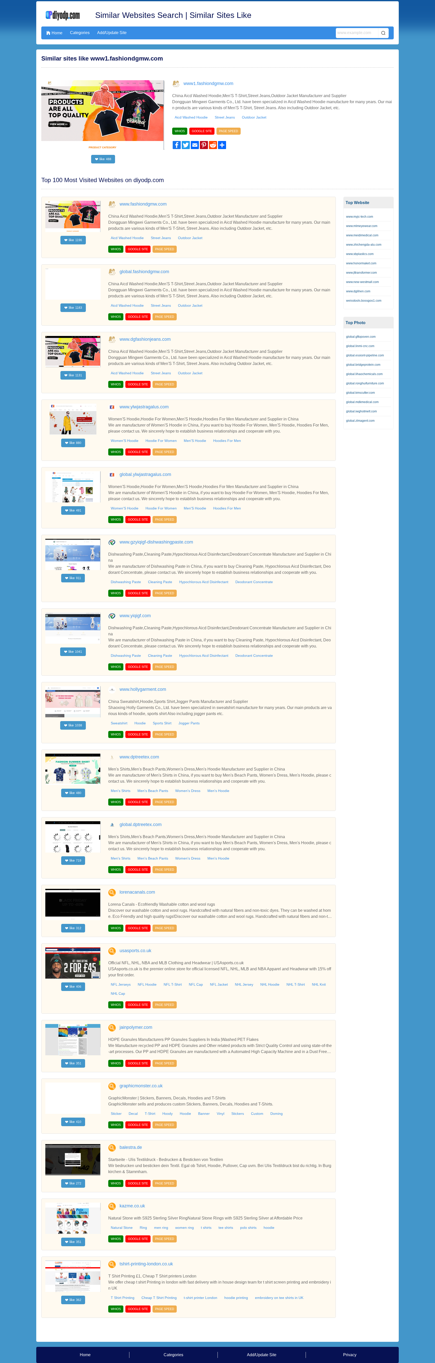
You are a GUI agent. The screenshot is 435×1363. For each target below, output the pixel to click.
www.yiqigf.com (135, 615)
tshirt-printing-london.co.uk (146, 1263)
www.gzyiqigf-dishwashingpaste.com (156, 542)
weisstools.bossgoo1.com (363, 300)
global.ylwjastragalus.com (145, 474)
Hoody (167, 1114)
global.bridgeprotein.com (363, 364)
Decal (133, 1114)
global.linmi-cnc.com (360, 346)
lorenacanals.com (137, 892)
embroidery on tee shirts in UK (279, 1298)
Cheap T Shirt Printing (159, 1298)
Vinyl (220, 1114)
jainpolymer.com (136, 1027)
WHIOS (180, 131)
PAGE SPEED (228, 131)
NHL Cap (118, 993)
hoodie (269, 1228)
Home (54, 33)
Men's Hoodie (218, 791)
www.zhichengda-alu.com (363, 244)
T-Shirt (150, 1114)
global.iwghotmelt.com (361, 411)
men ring (161, 1228)
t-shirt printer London (200, 1298)
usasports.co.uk (135, 950)
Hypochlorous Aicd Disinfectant (203, 582)
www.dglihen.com (358, 291)
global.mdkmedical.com (362, 402)
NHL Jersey (244, 984)
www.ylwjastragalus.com (144, 406)
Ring (143, 1228)
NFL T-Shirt (173, 984)
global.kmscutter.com (360, 392)
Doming (276, 1114)
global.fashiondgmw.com (144, 271)
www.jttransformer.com (361, 272)
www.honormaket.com (361, 263)
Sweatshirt (119, 723)
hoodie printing (236, 1298)
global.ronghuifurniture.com (365, 383)
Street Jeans (225, 117)
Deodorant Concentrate (254, 582)
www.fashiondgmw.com (143, 204)
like (103, 159)
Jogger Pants (189, 723)
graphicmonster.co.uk (141, 1085)
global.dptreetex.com (141, 824)
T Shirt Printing (122, 1298)
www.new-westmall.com (362, 282)
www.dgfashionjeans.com (145, 339)
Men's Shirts (120, 791)
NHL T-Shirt (295, 984)
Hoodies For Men (227, 441)
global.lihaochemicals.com (364, 374)
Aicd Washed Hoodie (127, 238)
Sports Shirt (162, 723)
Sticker (116, 1114)
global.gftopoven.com (361, 336)
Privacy (349, 1355)
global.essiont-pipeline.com (365, 355)
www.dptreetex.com (139, 756)
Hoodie (140, 723)
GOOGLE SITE (202, 131)
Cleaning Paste (160, 582)
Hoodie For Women (161, 441)
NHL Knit (319, 984)
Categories (80, 33)
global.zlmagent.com (360, 420)
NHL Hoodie (269, 984)
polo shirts (248, 1228)
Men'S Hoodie (195, 441)
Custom (257, 1114)
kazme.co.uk (132, 1205)
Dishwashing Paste (126, 582)
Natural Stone (122, 1228)
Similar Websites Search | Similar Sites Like (173, 15)
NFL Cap (196, 984)
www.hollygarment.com (143, 689)
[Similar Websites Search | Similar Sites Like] (63, 15)
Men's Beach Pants (152, 791)
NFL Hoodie (147, 984)
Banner (204, 1114)
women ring (184, 1228)
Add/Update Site (112, 33)
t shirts (206, 1228)
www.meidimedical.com (362, 235)
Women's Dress (187, 791)
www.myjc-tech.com (359, 216)
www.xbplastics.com (360, 254)
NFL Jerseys (121, 984)
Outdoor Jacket (254, 117)
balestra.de (131, 1147)
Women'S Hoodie (124, 441)
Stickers (237, 1114)
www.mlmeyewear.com (361, 226)
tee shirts (226, 1228)
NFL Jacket (219, 984)
